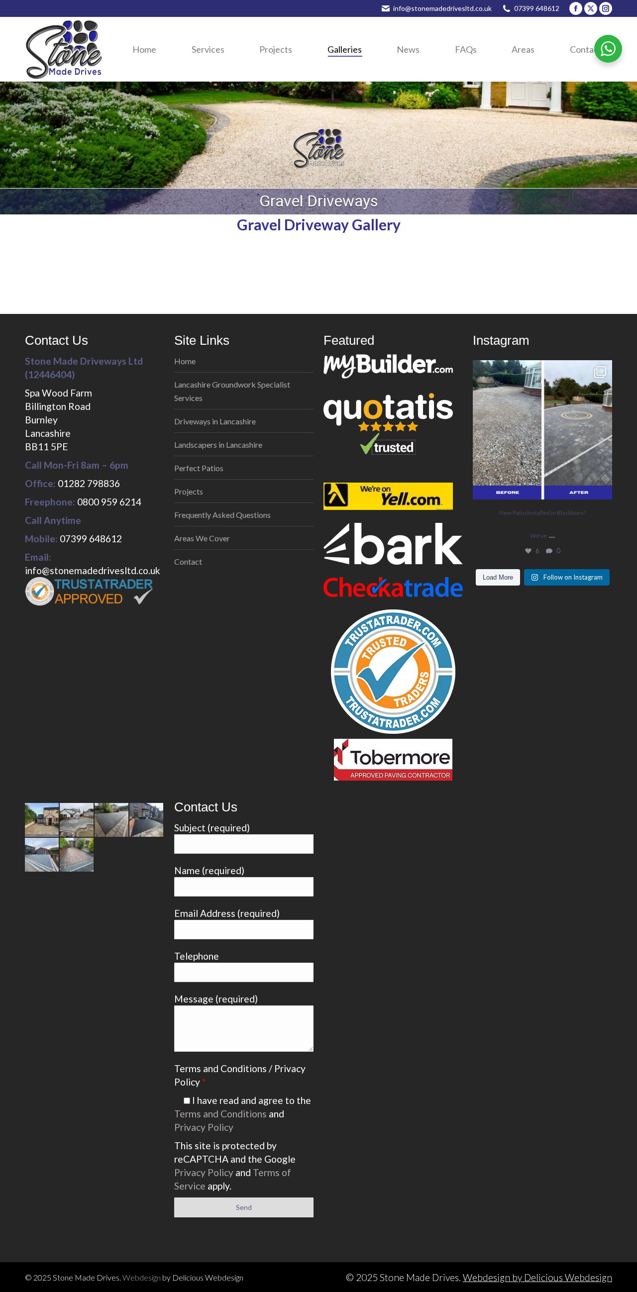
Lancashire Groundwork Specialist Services (232, 391)
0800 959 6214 (109, 501)
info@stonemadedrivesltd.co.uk (442, 8)
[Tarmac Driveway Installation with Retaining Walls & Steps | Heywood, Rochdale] (146, 820)
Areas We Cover (202, 538)
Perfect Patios (198, 468)
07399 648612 (536, 8)
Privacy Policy (203, 1127)
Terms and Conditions (220, 1113)
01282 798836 (89, 483)
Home (185, 361)
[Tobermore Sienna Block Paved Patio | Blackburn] (77, 820)
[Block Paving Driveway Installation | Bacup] (42, 855)
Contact (188, 561)
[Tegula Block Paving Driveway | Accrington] (42, 820)
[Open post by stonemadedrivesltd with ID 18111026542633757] (542, 429)
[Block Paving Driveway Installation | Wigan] (77, 855)
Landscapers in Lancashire (218, 444)
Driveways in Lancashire (215, 421)
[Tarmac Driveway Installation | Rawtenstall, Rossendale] (112, 820)
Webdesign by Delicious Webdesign (537, 1277)
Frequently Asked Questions (222, 514)
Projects (188, 491)
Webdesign (141, 1277)
